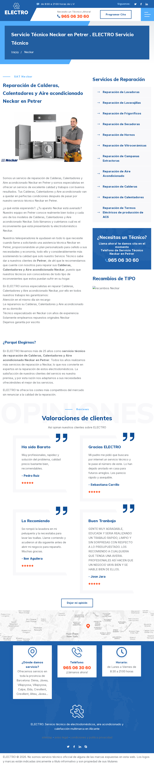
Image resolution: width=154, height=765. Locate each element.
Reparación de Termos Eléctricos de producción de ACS (123, 212)
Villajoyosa (24, 685)
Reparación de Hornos (119, 135)
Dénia (34, 680)
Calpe (22, 689)
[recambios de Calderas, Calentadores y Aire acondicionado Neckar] (122, 288)
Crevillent (40, 689)
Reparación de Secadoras (121, 124)
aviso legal (61, 737)
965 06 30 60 (75, 16)
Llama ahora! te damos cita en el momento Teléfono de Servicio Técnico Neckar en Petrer (122, 248)
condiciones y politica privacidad (91, 737)
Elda (29, 689)
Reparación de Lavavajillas (122, 102)
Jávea (44, 680)
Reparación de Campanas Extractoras (121, 158)
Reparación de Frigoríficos (122, 113)
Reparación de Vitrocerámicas (124, 145)
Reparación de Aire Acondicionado (117, 174)
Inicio (15, 52)
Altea (33, 694)
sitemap (47, 737)
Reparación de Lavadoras (121, 92)
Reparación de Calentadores (123, 197)
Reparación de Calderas (120, 186)
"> (16, 12)
